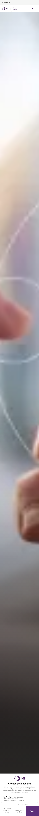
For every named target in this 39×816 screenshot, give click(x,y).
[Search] (32, 8)
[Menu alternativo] (35, 8)
